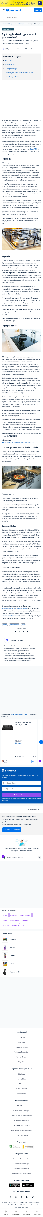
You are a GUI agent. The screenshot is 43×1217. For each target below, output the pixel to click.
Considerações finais (12, 77)
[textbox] (21, 857)
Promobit (5, 24)
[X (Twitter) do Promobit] (16, 1197)
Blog (10, 24)
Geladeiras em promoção (21, 1125)
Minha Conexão (21, 1089)
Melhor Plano (21, 1079)
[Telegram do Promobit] (33, 1197)
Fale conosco (21, 1042)
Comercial (21, 1037)
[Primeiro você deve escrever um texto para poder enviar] (39, 857)
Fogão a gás (9, 60)
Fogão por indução (11, 69)
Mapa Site (21, 1062)
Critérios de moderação (22, 1164)
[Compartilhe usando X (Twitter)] (19, 631)
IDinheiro (21, 1074)
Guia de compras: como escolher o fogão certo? (18, 442)
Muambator (21, 1093)
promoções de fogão (21, 608)
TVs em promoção (21, 1135)
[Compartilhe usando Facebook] (15, 631)
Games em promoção (21, 1120)
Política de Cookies (21, 1047)
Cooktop (27, 714)
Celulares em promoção (21, 1111)
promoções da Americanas (10, 616)
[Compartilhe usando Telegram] (27, 631)
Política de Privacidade (21, 1052)
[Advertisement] (21, 884)
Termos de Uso (21, 1057)
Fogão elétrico (9, 64)
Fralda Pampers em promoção (21, 1130)
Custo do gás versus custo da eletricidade (19, 73)
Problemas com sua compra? (21, 1173)
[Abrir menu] (3, 10)
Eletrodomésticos (16, 714)
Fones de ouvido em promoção (21, 1116)
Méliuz (21, 1084)
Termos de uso (24, 798)
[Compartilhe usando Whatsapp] (23, 631)
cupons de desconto (8, 608)
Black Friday (21, 1106)
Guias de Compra (19, 24)
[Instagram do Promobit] (21, 1197)
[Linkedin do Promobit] (27, 1197)
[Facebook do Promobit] (10, 1197)
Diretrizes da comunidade (21, 1159)
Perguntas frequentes (21, 1169)
